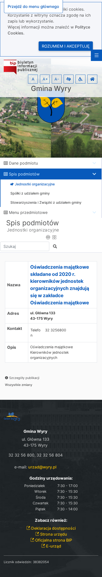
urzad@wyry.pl (42, 466)
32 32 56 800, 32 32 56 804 (35, 455)
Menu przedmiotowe (28, 212)
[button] (69, 79)
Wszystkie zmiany (18, 385)
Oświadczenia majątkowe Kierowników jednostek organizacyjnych (51, 352)
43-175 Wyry (36, 445)
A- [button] (56, 79)
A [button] (33, 79)
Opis (11, 347)
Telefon (35, 333)
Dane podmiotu (23, 163)
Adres (13, 313)
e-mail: (35, 466)
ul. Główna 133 (35, 439)
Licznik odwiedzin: (18, 562)
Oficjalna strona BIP (53, 540)
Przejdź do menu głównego (33, 6)
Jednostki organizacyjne (33, 229)
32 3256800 (55, 330)
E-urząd (53, 546)
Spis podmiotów (24, 174)
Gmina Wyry (51, 89)
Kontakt (14, 328)
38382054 (41, 562)
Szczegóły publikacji (23, 378)
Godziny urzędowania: (51, 478)
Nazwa (13, 284)
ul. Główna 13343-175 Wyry (42, 315)
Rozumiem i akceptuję (66, 46)
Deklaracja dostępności (53, 528)
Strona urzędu (53, 534)
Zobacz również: (51, 520)
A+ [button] (45, 79)
